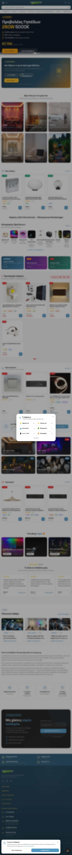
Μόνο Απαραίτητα (17, 850)
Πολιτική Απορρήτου (28, 846)
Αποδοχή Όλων (45, 850)
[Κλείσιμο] (53, 416)
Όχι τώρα (36, 438)
